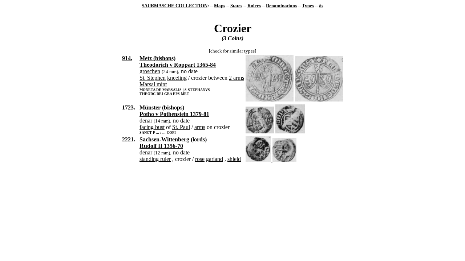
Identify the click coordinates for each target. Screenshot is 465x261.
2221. (128, 139)
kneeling (177, 78)
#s (321, 5)
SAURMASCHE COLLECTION (174, 5)
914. (127, 58)
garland (214, 159)
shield (234, 159)
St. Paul (181, 127)
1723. (128, 107)
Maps (219, 5)
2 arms (236, 78)
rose (200, 159)
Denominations (281, 5)
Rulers (254, 5)
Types (308, 5)
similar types (242, 51)
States (236, 5)
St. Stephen (153, 78)
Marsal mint (153, 84)
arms (199, 127)
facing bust (152, 127)
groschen (150, 71)
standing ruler (155, 159)
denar (146, 120)
